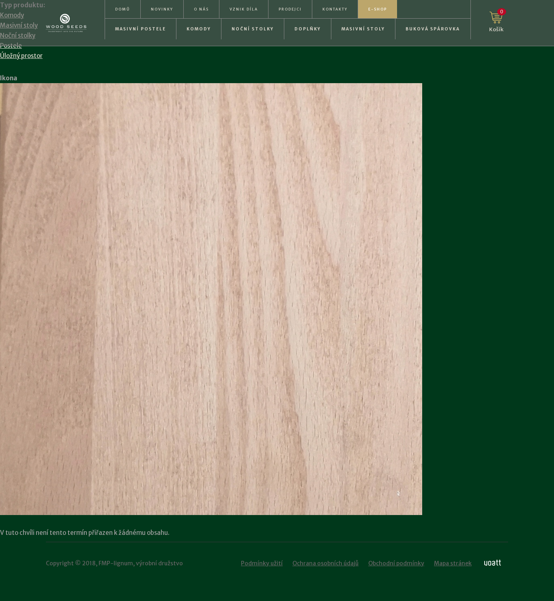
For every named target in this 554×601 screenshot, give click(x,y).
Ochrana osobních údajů (325, 563)
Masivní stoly (363, 29)
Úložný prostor (21, 56)
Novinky (162, 9)
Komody (199, 29)
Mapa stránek (453, 563)
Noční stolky (253, 29)
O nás (201, 9)
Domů (122, 9)
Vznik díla (244, 9)
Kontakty (335, 9)
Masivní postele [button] (140, 29)
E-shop (377, 9)
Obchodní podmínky (396, 563)
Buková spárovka (433, 29)
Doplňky (307, 29)
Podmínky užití (262, 563)
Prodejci (290, 9)
